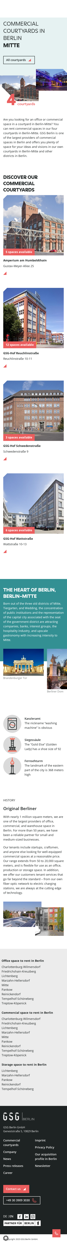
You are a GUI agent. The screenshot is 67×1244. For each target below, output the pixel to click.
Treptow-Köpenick (14, 1003)
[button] (6, 1238)
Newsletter (42, 1166)
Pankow (7, 990)
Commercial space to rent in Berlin (27, 1013)
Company (9, 1152)
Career (8, 1173)
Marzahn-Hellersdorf (16, 980)
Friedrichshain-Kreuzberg (19, 971)
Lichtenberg (10, 976)
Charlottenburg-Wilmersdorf (21, 967)
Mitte (5, 985)
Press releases (13, 1166)
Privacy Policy (44, 1147)
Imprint (40, 1140)
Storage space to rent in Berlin (24, 1064)
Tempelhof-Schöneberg (18, 999)
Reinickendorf (11, 994)
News (7, 1159)
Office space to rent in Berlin (23, 961)
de (5, 1216)
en (11, 1216)
